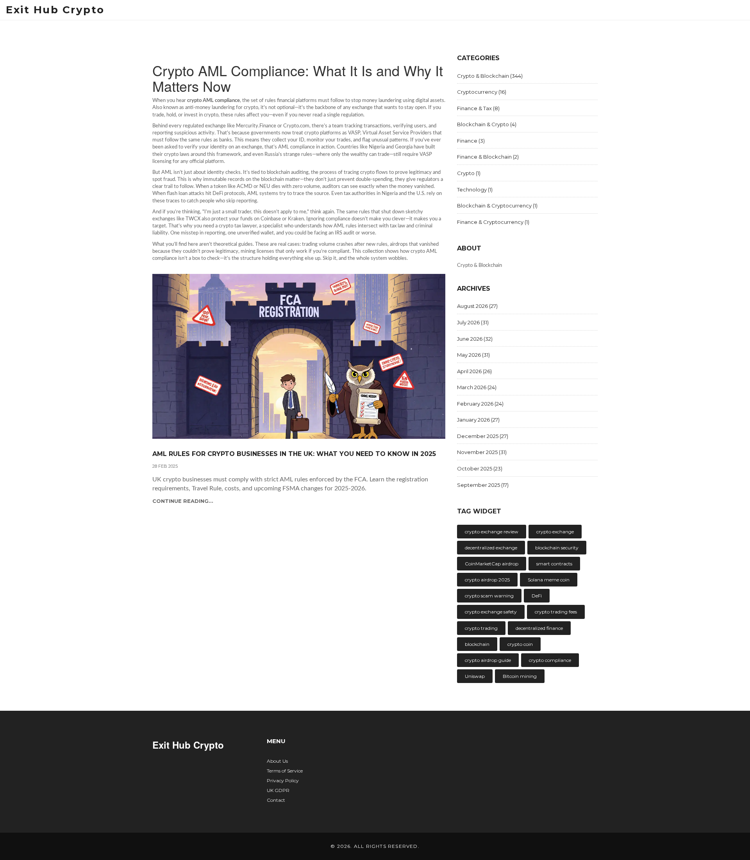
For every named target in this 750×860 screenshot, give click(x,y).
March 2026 (476, 387)
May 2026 (473, 355)
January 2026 (478, 420)
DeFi (537, 596)
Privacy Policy (283, 780)
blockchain (477, 644)
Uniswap (475, 676)
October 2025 (479, 468)
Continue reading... (182, 501)
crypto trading (481, 628)
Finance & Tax (478, 108)
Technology (475, 189)
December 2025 (482, 436)
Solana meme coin (549, 580)
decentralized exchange (491, 548)
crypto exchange (555, 532)
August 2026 (477, 306)
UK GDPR (278, 790)
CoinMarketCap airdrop (491, 564)
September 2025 (483, 485)
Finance (471, 141)
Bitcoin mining (520, 676)
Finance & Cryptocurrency (493, 222)
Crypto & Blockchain (490, 76)
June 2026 (475, 339)
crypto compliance (550, 660)
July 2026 (473, 322)
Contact (276, 800)
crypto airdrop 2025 (487, 580)
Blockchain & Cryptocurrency (497, 205)
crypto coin (520, 644)
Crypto (468, 173)
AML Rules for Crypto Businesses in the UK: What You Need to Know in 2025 (294, 454)
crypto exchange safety (491, 612)
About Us (277, 761)
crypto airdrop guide (488, 660)
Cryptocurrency (481, 92)
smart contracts (554, 564)
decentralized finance (539, 628)
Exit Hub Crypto (55, 10)
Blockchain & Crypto (486, 124)
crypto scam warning (489, 596)
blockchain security (557, 548)
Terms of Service (285, 771)
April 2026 (474, 371)
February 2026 (480, 403)
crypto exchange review (491, 532)
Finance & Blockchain (488, 157)
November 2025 (482, 452)
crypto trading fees (556, 612)
